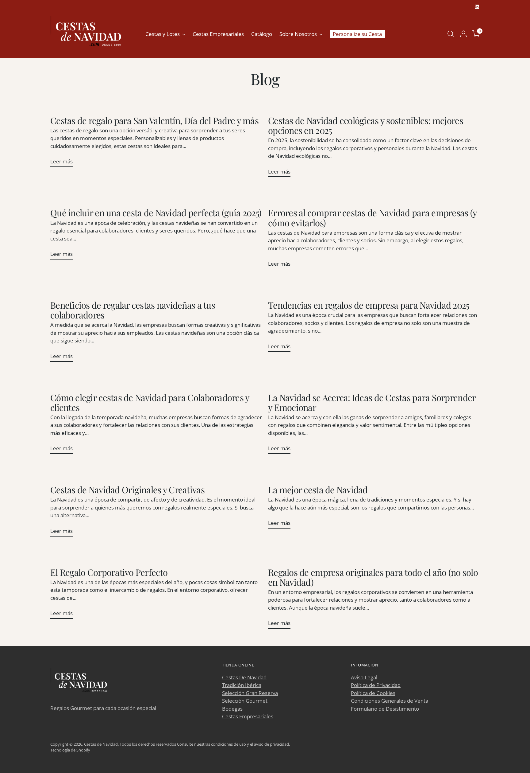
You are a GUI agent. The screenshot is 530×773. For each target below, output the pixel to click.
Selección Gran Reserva (250, 693)
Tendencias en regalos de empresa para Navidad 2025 (369, 305)
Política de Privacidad (376, 685)
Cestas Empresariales (247, 716)
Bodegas (232, 708)
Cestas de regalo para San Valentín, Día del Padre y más (154, 120)
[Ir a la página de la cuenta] (463, 34)
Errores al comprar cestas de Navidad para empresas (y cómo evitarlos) (372, 217)
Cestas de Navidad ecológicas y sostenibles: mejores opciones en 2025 (365, 125)
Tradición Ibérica (241, 685)
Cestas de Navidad (101, 744)
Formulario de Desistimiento (385, 708)
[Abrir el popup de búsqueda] (450, 34)
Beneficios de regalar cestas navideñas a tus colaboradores (132, 310)
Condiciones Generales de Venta (389, 700)
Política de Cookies (373, 693)
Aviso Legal (364, 677)
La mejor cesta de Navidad (318, 489)
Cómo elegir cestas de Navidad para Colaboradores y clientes (149, 402)
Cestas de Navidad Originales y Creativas (127, 489)
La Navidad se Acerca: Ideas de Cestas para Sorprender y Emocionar (371, 402)
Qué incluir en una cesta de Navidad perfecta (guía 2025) (155, 212)
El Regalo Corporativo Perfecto (108, 572)
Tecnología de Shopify (70, 750)
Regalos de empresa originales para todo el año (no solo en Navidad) (373, 577)
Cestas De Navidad (244, 677)
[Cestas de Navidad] (88, 34)
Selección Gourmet (244, 700)
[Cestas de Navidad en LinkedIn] (477, 7)
